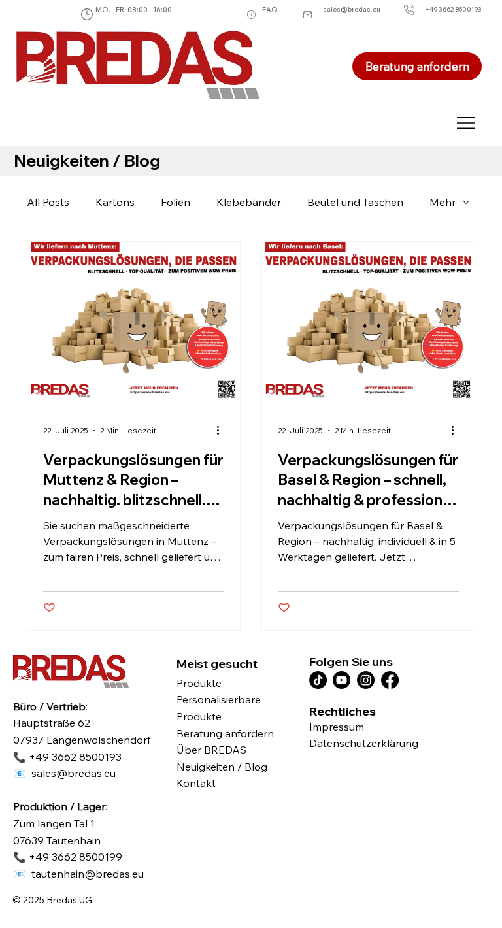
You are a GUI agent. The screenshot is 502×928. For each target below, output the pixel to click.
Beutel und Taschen (355, 201)
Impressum (336, 726)
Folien (175, 201)
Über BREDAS (211, 749)
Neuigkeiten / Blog (221, 766)
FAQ (270, 9)
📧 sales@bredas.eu (64, 773)
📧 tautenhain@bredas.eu (78, 873)
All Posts (48, 201)
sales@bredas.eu (351, 9)
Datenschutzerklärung (363, 743)
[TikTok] (318, 680)
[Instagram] (366, 680)
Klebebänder (248, 201)
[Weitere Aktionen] (222, 431)
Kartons (115, 201)
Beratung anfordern (225, 733)
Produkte (199, 682)
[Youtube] (341, 680)
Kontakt (196, 782)
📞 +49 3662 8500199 (67, 856)
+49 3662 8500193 (453, 9)
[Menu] (466, 123)
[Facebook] (390, 680)
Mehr (442, 201)
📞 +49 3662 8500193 (67, 756)
